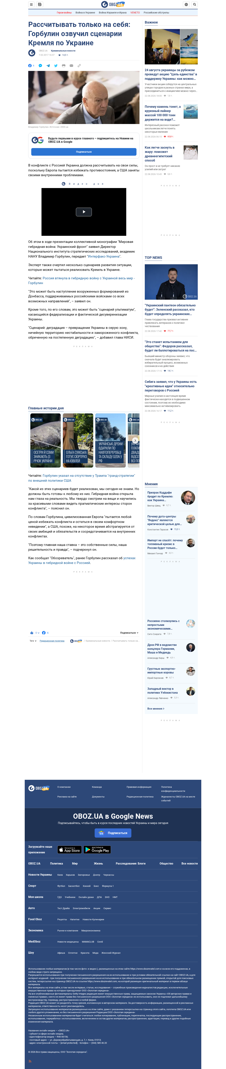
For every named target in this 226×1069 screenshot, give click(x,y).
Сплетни (73, 953)
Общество (166, 863)
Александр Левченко (157, 698)
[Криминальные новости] (76, 642)
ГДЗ (59, 897)
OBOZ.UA (43, 51)
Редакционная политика (52, 641)
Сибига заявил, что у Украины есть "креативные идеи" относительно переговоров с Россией (171, 386)
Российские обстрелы (156, 12)
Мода (95, 953)
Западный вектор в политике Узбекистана (162, 690)
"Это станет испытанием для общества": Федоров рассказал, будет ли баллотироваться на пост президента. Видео (170, 346)
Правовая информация (139, 787)
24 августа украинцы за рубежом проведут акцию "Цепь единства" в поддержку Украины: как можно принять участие (171, 74)
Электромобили (81, 908)
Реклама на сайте (67, 796)
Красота (85, 953)
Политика (56, 863)
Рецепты (62, 919)
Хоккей (87, 886)
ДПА (99, 897)
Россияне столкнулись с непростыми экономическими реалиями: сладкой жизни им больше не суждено (165, 625)
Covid (100, 941)
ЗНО (107, 897)
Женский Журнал (111, 953)
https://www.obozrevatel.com (145, 968)
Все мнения (154, 708)
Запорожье (84, 875)
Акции (96, 908)
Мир (75, 863)
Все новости (190, 863)
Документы (98, 796)
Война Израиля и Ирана (113, 12)
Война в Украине (85, 12)
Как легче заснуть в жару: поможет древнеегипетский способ (159, 154)
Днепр (96, 875)
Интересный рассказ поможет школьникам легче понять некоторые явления (162, 128)
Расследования (126, 863)
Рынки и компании (67, 930)
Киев (60, 875)
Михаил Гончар (155, 553)
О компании (64, 787)
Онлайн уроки (86, 897)
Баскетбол (74, 886)
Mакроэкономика (90, 930)
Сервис (107, 908)
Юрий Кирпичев (155, 678)
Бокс (96, 886)
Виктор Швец (153, 506)
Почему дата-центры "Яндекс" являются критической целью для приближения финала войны (163, 520)
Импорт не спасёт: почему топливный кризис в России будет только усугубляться (165, 544)
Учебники (70, 897)
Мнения (151, 484)
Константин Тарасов (157, 529)
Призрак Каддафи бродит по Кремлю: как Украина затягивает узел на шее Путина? (160, 496)
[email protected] (69, 1043)
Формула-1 (108, 886)
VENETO (135, 12)
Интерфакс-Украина (103, 256)
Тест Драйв (63, 908)
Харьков (70, 875)
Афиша (61, 953)
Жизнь (98, 863)
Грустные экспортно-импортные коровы (161, 670)
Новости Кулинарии (93, 919)
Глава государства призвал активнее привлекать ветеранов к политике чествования (166, 323)
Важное (151, 22)
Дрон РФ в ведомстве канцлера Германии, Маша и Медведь (162, 648)
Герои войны (64, 12)
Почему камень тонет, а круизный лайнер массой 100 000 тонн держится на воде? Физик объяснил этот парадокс (163, 113)
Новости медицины (68, 941)
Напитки (74, 919)
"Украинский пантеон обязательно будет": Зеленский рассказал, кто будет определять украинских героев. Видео (170, 309)
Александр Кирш (155, 658)
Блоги (141, 863)
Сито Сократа (154, 634)
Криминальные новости (63, 51)
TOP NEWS (153, 257)
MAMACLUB (88, 941)
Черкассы (108, 875)
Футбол (61, 886)
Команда (97, 787)
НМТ (115, 897)
